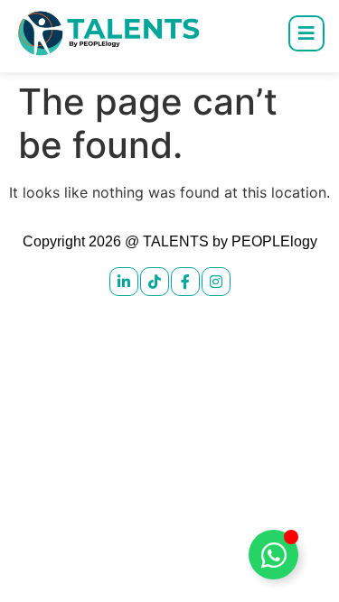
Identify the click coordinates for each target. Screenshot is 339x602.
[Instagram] (216, 281)
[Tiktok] (154, 281)
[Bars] (306, 33)
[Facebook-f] (185, 281)
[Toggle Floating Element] (273, 554)
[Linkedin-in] (123, 281)
